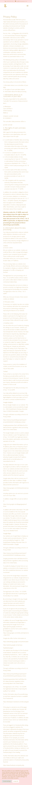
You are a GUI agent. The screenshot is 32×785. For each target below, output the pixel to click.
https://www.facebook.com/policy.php (13, 765)
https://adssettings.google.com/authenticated (15, 641)
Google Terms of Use (18, 624)
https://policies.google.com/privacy (12, 645)
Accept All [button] (15, 781)
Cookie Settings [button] (7, 781)
